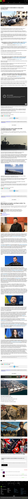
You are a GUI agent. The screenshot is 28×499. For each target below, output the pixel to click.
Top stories (2, 379)
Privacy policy (22, 489)
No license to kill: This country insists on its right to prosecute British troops (12, 454)
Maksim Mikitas (18, 278)
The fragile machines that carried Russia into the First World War (10, 437)
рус (10, 481)
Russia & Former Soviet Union (4, 490)
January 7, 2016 (19, 44)
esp (6, 481)
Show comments (14, 199)
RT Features (3, 404)
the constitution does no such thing (16, 341)
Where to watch (16, 490)
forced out (23, 315)
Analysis (8, 488)
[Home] (1, 1)
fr (18, 481)
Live (14, 488)
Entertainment (9, 490)
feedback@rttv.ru (3, 122)
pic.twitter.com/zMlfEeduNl (20, 43)
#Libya (14, 43)
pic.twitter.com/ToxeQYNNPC (20, 57)
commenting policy (8, 121)
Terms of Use (22, 488)
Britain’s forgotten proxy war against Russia (7, 420)
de (14, 481)
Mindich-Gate (9, 245)
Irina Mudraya (5, 274)
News (1, 488)
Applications (15, 489)
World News (4, 201)
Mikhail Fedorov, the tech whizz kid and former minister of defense (10, 324)
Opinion (3, 360)
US (1, 193)
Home (1, 201)
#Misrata (25, 42)
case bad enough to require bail (16, 236)
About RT (22, 490)
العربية (2, 481)
